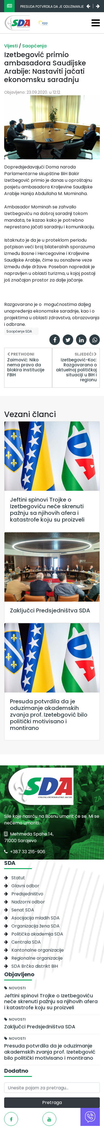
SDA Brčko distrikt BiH (34, 966)
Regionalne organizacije (37, 958)
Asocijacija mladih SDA (35, 918)
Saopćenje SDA (19, 331)
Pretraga (52, 1102)
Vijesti (11, 46)
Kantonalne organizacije (37, 950)
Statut (18, 878)
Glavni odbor (25, 886)
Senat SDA (22, 910)
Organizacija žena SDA (35, 926)
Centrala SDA (26, 942)
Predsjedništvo (27, 894)
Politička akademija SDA (37, 934)
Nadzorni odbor (28, 902)
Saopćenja (34, 46)
